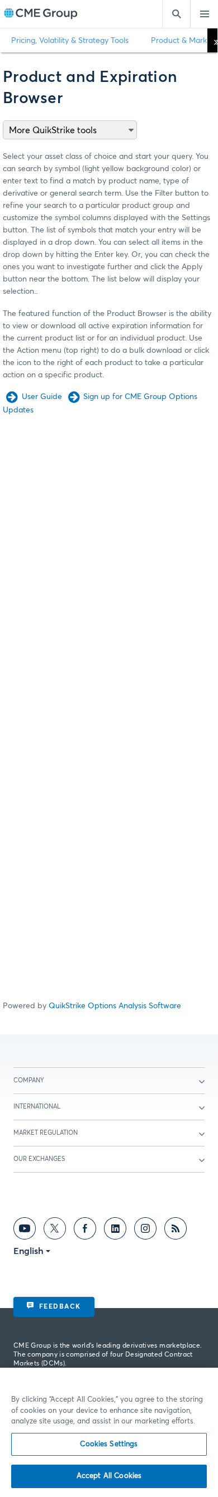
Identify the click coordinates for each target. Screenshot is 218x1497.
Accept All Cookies (109, 1476)
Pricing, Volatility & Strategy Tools (70, 41)
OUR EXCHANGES (39, 1159)
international (36, 1107)
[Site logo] (41, 14)
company (28, 1080)
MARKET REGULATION (45, 1133)
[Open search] (176, 14)
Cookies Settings (109, 1444)
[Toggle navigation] (204, 14)
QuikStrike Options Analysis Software (115, 1006)
